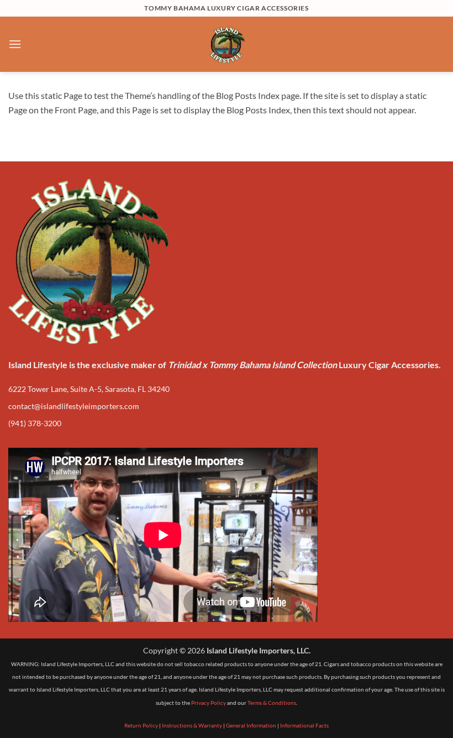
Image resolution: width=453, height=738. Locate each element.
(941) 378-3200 (34, 423)
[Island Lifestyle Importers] (226, 44)
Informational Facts (304, 725)
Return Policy (141, 725)
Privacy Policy (208, 702)
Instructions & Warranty (192, 725)
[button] (15, 43)
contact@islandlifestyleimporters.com (73, 406)
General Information (251, 725)
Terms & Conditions (271, 702)
